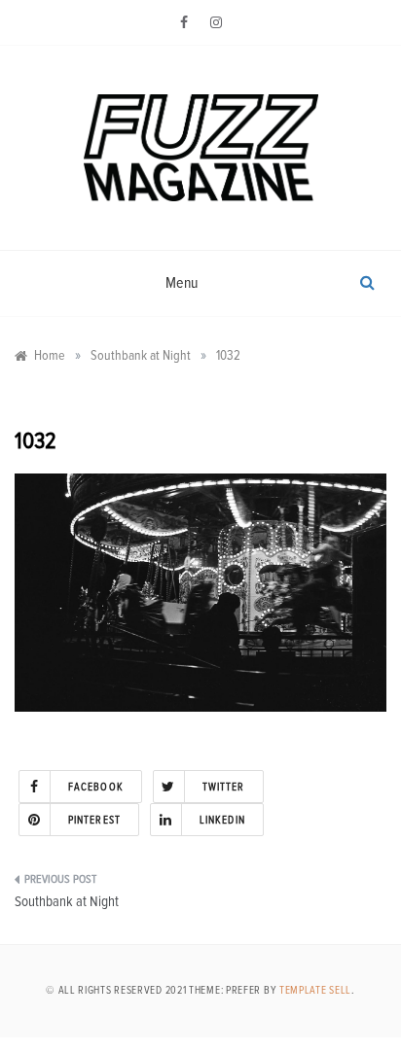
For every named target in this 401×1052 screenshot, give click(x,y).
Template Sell (315, 990)
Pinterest (94, 820)
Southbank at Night (67, 901)
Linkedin (222, 820)
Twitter (223, 787)
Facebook (96, 787)
